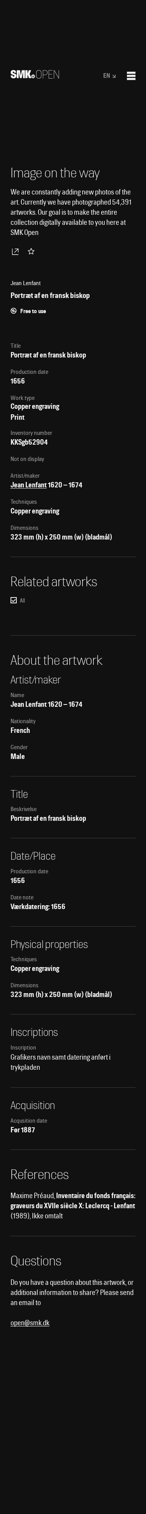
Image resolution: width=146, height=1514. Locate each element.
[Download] (17, 251)
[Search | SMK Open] (35, 76)
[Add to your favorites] (32, 251)
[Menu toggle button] (131, 76)
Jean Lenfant (29, 485)
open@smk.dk (30, 1323)
